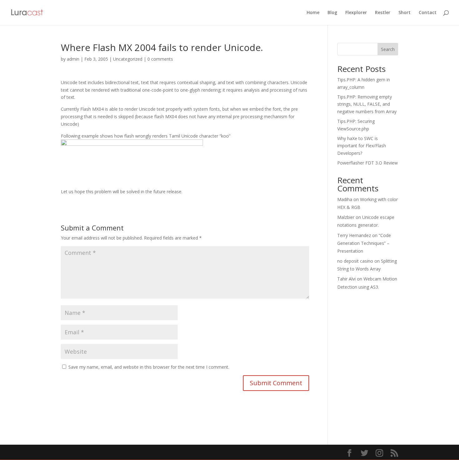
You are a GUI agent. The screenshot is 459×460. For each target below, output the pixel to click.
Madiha (344, 199)
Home (313, 12)
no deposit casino (355, 261)
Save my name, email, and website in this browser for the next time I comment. (148, 367)
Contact (428, 12)
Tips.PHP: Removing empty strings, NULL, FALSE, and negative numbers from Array (367, 104)
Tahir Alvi (346, 279)
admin (73, 59)
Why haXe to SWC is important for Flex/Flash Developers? (361, 145)
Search (388, 49)
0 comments (160, 59)
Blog (332, 12)
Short (404, 12)
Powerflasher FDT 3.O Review (367, 163)
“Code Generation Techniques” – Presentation (364, 243)
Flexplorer (356, 12)
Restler (382, 12)
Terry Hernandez (354, 235)
